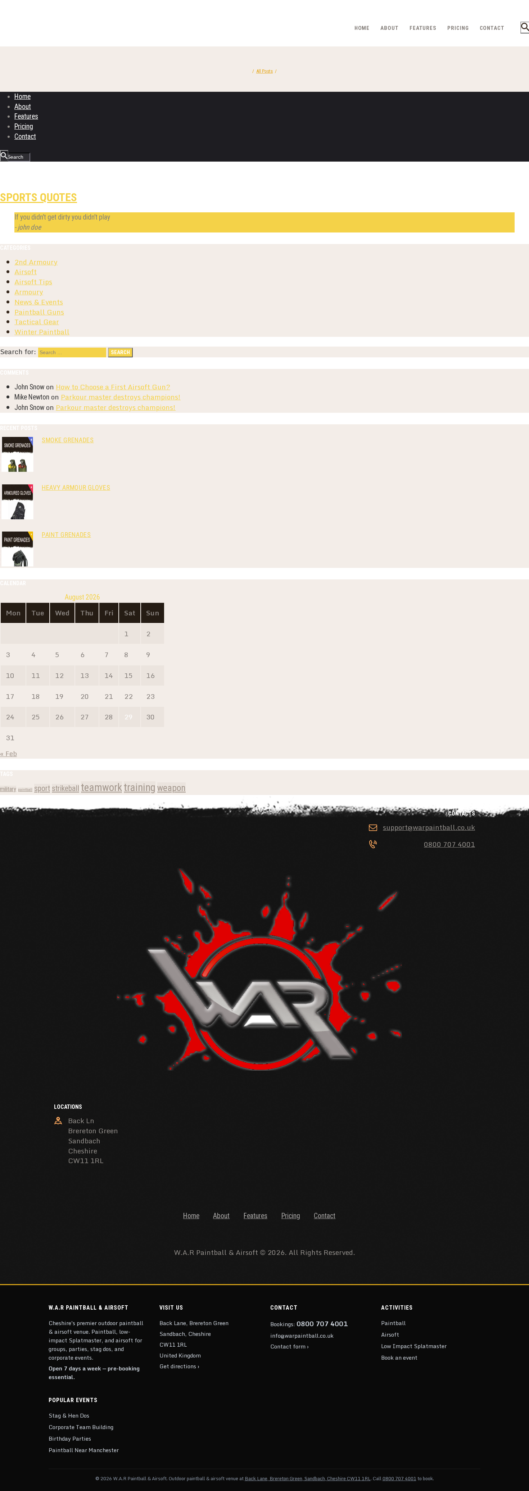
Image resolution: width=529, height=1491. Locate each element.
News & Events (38, 301)
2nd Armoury (36, 261)
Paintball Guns (39, 311)
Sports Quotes (38, 197)
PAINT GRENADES (66, 534)
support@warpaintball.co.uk (429, 827)
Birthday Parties (70, 1438)
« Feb (8, 753)
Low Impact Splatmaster (414, 1346)
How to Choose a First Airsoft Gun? (113, 386)
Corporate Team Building (81, 1427)
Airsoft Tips (33, 281)
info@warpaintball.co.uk (302, 1335)
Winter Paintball (41, 331)
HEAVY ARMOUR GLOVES (76, 487)
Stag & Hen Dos (69, 1415)
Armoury (28, 291)
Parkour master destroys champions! (121, 396)
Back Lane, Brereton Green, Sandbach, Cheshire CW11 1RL (308, 1478)
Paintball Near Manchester (84, 1450)
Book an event (399, 1357)
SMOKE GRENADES (68, 440)
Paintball (393, 1323)
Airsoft (25, 271)
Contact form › (289, 1346)
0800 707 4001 (449, 844)
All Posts (264, 71)
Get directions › (179, 1366)
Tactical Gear (36, 321)
